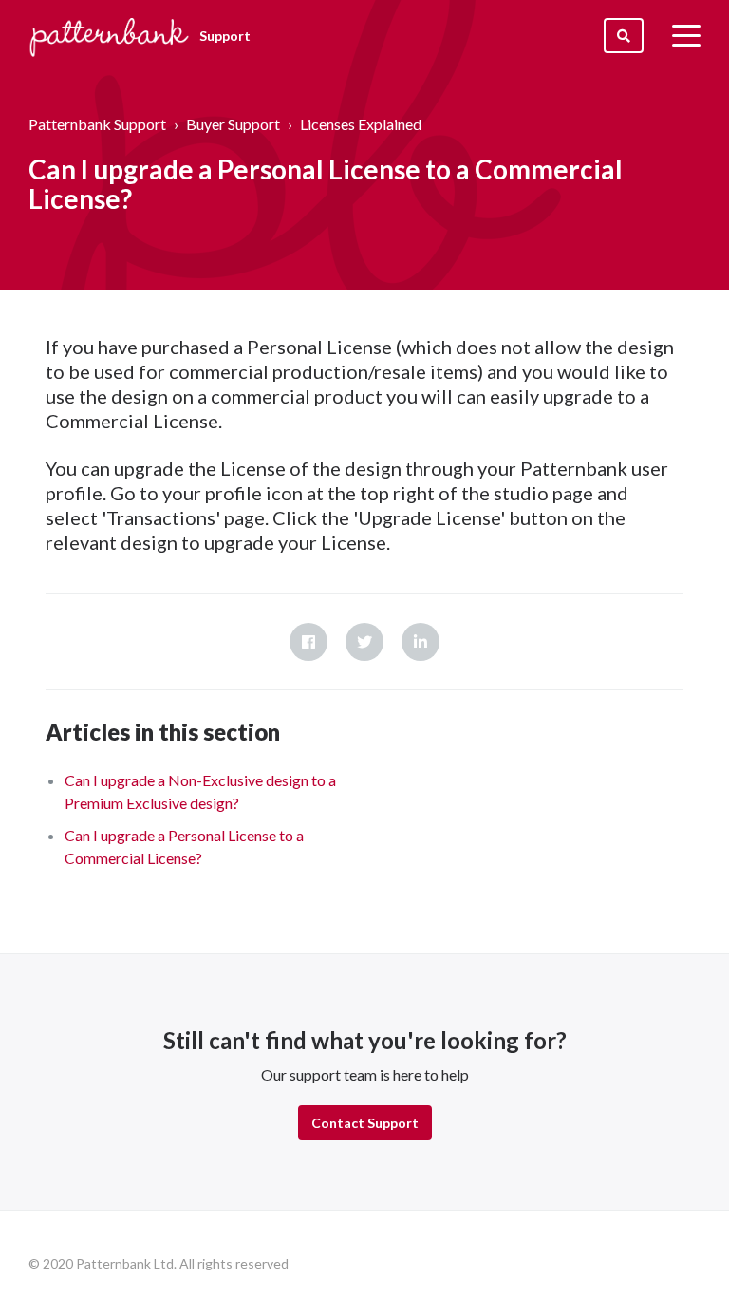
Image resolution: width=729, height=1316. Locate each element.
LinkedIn (420, 642)
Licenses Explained (360, 124)
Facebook (308, 642)
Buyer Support (233, 124)
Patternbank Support (97, 124)
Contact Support (365, 1123)
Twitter (364, 642)
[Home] (109, 35)
